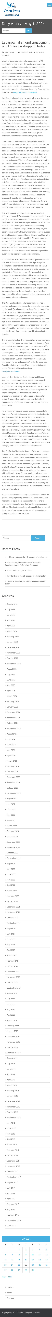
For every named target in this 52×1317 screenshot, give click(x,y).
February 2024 (13, 766)
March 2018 (12, 1145)
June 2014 (11, 1226)
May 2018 (11, 1134)
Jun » (10, 1277)
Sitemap (10, 1298)
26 (47, 1265)
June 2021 (11, 939)
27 (5, 1270)
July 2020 (11, 999)
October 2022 (12, 853)
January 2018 (12, 1155)
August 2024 (12, 734)
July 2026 (11, 609)
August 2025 (12, 669)
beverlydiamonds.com (11, 371)
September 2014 (14, 1220)
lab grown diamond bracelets (25, 92)
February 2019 (13, 1090)
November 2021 (13, 912)
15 (19, 1260)
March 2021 (12, 955)
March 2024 (12, 761)
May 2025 (11, 685)
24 (33, 1265)
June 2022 (11, 874)
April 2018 (11, 1139)
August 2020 (12, 993)
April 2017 (11, 1199)
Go (28, 30)
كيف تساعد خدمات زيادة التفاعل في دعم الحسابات (27, 557)
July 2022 (11, 869)
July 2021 (11, 934)
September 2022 (14, 858)
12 (47, 1255)
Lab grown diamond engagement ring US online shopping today (26, 44)
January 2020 (12, 1031)
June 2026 (11, 615)
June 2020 (11, 1004)
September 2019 (14, 1053)
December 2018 (13, 1101)
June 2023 (11, 809)
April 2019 (11, 1080)
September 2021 (14, 923)
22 (19, 1265)
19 (47, 1260)
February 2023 (13, 831)
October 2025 (12, 658)
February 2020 (13, 1026)
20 (5, 1265)
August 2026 (12, 604)
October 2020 (12, 982)
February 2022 (13, 896)
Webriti (37, 1313)
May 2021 (11, 945)
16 (26, 1260)
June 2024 (11, 745)
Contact (10, 1287)
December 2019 (13, 1036)
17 (33, 1260)
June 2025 (11, 680)
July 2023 (11, 804)
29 (19, 1270)
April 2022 (11, 885)
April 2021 (11, 950)
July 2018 (11, 1123)
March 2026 (12, 631)
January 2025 (12, 707)
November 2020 (13, 977)
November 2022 (13, 847)
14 (12, 1260)
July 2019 (11, 1063)
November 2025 (13, 653)
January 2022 (12, 901)
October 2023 (12, 788)
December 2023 (13, 777)
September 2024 (14, 728)
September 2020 (14, 988)
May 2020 (11, 1009)
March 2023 (12, 826)
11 (40, 1255)
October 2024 (12, 723)
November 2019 (13, 1042)
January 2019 (12, 1096)
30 (26, 1270)
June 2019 (11, 1069)
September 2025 (14, 664)
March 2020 (12, 1020)
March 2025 (12, 696)
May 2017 (11, 1193)
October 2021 (12, 918)
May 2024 (11, 750)
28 (12, 1270)
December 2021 (13, 907)
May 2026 (11, 620)
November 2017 (13, 1166)
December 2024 (13, 712)
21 (12, 1265)
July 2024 (11, 739)
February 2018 (13, 1150)
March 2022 (12, 891)
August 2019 (12, 1058)
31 (33, 1270)
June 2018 (11, 1128)
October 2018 (12, 1112)
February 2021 (13, 961)
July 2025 (11, 674)
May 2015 (11, 1209)
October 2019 (12, 1047)
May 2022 (11, 880)
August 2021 (12, 928)
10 (33, 1255)
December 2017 (13, 1161)
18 (40, 1260)
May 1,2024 (9, 52)
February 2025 (13, 701)
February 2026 (13, 636)
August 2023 (12, 799)
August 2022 (12, 863)
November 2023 (13, 782)
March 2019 (12, 1085)
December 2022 (13, 842)
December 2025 (13, 647)
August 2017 (12, 1182)
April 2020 (11, 1015)
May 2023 (11, 815)
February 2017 (13, 1204)
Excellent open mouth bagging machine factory (26, 576)
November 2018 (13, 1107)
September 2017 (14, 1177)
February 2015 (13, 1215)
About (9, 1293)
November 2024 (13, 718)
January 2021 (12, 966)
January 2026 (12, 642)
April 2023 (11, 820)
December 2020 (13, 972)
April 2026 (11, 626)
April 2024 (11, 755)
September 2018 (14, 1118)
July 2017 (11, 1188)
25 (40, 1265)
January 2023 (12, 836)
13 (5, 1260)
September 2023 (14, 793)
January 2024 (12, 772)
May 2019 (11, 1074)
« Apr (4, 1277)
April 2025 (11, 691)
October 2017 (12, 1172)
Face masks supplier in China (19, 570)
